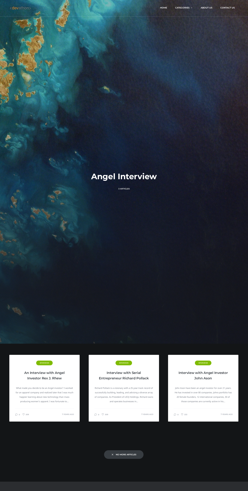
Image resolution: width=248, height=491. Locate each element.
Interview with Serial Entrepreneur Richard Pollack (124, 375)
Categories (182, 7)
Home (163, 7)
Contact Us (227, 7)
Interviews (44, 363)
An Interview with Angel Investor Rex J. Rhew (44, 375)
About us (206, 7)
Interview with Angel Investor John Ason (203, 375)
